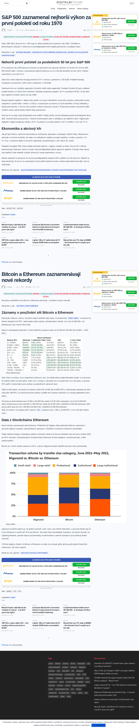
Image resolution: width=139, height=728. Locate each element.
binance (65, 663)
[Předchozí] (44, 255)
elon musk (65, 671)
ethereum (80, 671)
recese (67, 685)
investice (59, 678)
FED (78, 674)
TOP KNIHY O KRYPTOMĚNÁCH (27, 306)
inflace (51, 678)
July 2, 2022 (19, 30)
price (87, 682)
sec (72, 689)
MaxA (10, 30)
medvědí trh (53, 682)
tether (73, 693)
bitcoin (73, 663)
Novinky (32, 30)
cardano (65, 667)
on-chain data (70, 682)
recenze (60, 685)
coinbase (73, 667)
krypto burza (69, 678)
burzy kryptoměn (54, 667)
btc (15, 591)
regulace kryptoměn (79, 685)
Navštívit (131, 21)
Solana (78, 689)
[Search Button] (27, 3)
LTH (87, 678)
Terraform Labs (64, 693)
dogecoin (82, 667)
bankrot (57, 663)
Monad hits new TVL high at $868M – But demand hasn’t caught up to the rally (77, 242)
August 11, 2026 (70, 247)
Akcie (27, 30)
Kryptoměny (62, 9)
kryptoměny (79, 678)
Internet (72, 9)
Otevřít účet (81, 181)
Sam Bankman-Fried (62, 689)
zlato (68, 696)
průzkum (52, 685)
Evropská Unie (69, 674)
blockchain (81, 663)
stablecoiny (52, 693)
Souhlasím (98, 725)
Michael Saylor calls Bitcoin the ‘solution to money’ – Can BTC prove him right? (14, 227)
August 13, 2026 (8, 247)
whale (62, 696)
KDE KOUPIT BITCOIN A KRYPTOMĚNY (34, 553)
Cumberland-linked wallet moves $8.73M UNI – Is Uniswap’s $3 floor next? (76, 227)
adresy (9, 591)
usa (86, 693)
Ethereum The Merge (55, 674)
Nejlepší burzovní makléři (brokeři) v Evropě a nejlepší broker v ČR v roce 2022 (53, 170)
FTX (84, 674)
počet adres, (73, 318)
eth (19, 591)
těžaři (80, 693)
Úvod (53, 9)
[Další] (48, 255)
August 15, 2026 (39, 232)
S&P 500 (20, 208)
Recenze (81, 185)
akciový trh (11, 208)
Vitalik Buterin (53, 696)
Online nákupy (82, 9)
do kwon (51, 671)
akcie (50, 663)
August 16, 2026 (8, 232)
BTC (38, 410)
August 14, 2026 (70, 232)
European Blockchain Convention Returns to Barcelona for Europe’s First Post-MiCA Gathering (45, 227)
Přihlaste (5, 262)
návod (61, 682)
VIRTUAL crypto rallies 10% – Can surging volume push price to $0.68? (15, 242)
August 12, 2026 (39, 245)
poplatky (80, 682)
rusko (51, 689)
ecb (58, 671)
